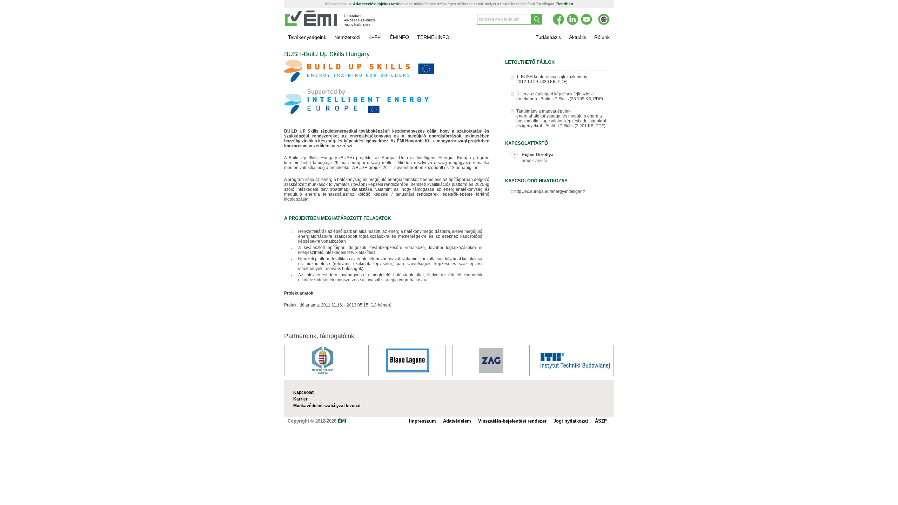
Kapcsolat (303, 392)
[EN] (604, 19)
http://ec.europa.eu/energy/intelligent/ (549, 191)
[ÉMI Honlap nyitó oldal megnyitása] (330, 24)
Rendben (564, 4)
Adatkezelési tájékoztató (375, 4)
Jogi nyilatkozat (571, 421)
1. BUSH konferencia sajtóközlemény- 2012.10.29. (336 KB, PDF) (552, 79)
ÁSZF (601, 421)
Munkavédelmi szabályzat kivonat (327, 405)
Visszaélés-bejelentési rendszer (512, 421)
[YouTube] (586, 19)
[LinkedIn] (572, 19)
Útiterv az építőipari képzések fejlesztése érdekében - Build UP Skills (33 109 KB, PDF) (559, 96)
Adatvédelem (457, 421)
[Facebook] (558, 19)
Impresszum (422, 421)
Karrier (300, 399)
